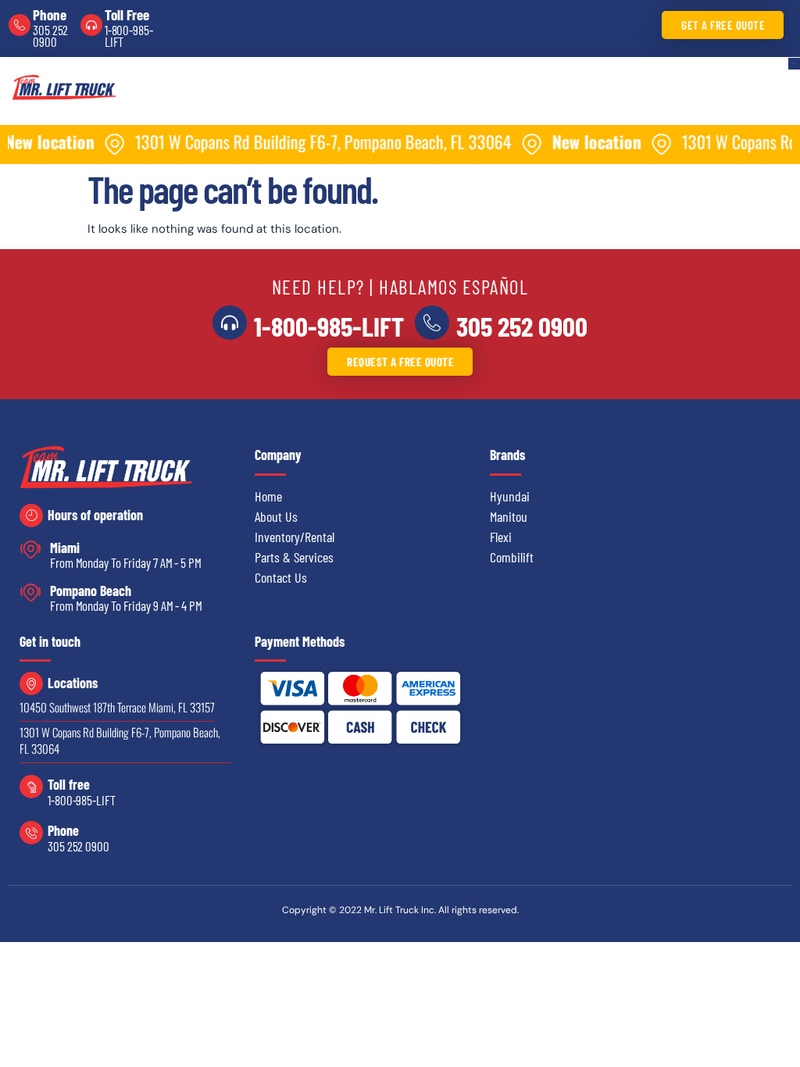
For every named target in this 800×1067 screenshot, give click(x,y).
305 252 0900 (50, 35)
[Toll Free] (91, 25)
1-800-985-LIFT (129, 35)
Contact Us (281, 577)
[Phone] (19, 25)
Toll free (69, 784)
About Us (276, 516)
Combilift (512, 557)
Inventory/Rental (294, 536)
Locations (73, 682)
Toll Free (127, 14)
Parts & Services (294, 557)
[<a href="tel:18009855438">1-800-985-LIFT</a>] (229, 322)
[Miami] (31, 549)
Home (268, 496)
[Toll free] (31, 786)
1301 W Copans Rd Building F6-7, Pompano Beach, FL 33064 (120, 740)
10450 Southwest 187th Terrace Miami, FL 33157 (117, 706)
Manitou (508, 516)
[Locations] (31, 683)
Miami (65, 547)
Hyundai (510, 496)
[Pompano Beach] (31, 592)
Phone (49, 14)
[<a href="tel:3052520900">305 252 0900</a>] (432, 322)
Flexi (501, 536)
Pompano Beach (90, 590)
